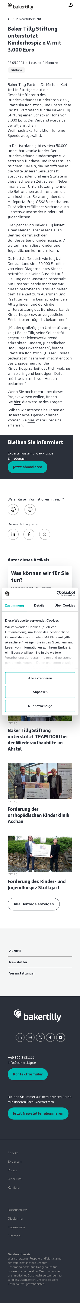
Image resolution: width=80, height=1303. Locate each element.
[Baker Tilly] (20, 6)
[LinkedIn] (20, 1037)
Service (13, 1153)
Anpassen (40, 692)
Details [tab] (39, 605)
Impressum (16, 1227)
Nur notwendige (40, 705)
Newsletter (18, 962)
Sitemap (14, 1236)
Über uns (15, 1179)
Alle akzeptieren (40, 678)
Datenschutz (17, 1210)
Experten (15, 1161)
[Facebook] (50, 1037)
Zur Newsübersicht (26, 19)
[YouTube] (60, 1037)
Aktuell (15, 951)
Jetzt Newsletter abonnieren (38, 1113)
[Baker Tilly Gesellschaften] (37, 1015)
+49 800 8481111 (21, 1057)
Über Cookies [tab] (65, 605)
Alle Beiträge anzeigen (34, 904)
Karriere (14, 1187)
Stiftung (16, 70)
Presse (12, 1170)
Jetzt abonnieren (27, 467)
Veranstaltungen (22, 973)
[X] (40, 1037)
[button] (13, 534)
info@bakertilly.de (22, 1062)
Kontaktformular (28, 1074)
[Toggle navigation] (68, 5)
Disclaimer (15, 1218)
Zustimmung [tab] (14, 605)
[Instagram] (30, 1037)
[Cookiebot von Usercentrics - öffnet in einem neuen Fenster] (57, 593)
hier (17, 401)
